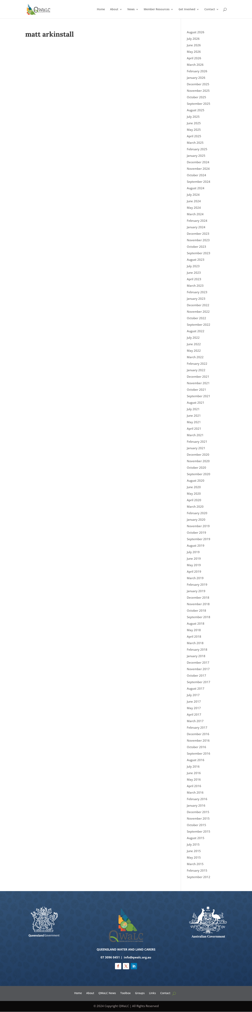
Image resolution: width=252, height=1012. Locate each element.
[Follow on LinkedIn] (134, 966)
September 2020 (198, 474)
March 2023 (195, 286)
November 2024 (198, 169)
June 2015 (194, 851)
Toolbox (125, 992)
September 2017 (198, 682)
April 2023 (194, 279)
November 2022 (198, 312)
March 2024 (195, 214)
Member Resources (157, 9)
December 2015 (198, 812)
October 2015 (196, 825)
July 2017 (193, 695)
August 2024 (195, 188)
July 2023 (193, 266)
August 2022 (195, 331)
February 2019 (197, 584)
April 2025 (194, 136)
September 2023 (198, 253)
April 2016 (194, 786)
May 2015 (194, 857)
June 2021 (194, 415)
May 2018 (194, 630)
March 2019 (195, 578)
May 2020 (194, 493)
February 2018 (197, 649)
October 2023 (196, 247)
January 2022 (196, 370)
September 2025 (198, 104)
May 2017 (194, 708)
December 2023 (198, 234)
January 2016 (196, 805)
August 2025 (195, 110)
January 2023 (196, 299)
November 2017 (198, 669)
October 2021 (196, 389)
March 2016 (195, 792)
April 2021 (194, 428)
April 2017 (194, 714)
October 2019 (196, 532)
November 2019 (198, 526)
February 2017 (197, 727)
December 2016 (198, 734)
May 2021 (194, 422)
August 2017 (195, 688)
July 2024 (193, 195)
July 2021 (193, 409)
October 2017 (196, 675)
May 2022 (194, 350)
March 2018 (195, 643)
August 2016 (195, 760)
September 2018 (198, 617)
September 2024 (198, 182)
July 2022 (193, 337)
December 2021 (198, 376)
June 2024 (194, 201)
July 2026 (193, 39)
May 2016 (194, 779)
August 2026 (195, 32)
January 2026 (196, 78)
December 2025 (198, 84)
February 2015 (197, 870)
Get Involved (187, 9)
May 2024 (194, 208)
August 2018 (195, 623)
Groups (140, 992)
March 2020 (195, 506)
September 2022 (198, 325)
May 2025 (194, 130)
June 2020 (194, 487)
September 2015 (198, 831)
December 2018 (198, 597)
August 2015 (195, 838)
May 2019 (194, 565)
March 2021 (195, 435)
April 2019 (194, 571)
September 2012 (198, 877)
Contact (209, 9)
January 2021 (196, 448)
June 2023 (194, 273)
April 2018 (194, 636)
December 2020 (198, 454)
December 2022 (198, 305)
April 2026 (194, 58)
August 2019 (195, 545)
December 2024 (198, 162)
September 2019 (198, 539)
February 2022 (197, 363)
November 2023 (198, 240)
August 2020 (195, 480)
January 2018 (196, 656)
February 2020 (197, 513)
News (131, 9)
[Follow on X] (126, 966)
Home (101, 9)
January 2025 (196, 156)
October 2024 (196, 175)
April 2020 (194, 500)
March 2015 (195, 864)
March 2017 (195, 721)
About (114, 9)
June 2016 (194, 773)
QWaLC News (107, 992)
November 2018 (198, 604)
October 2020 (196, 467)
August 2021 (195, 402)
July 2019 (193, 552)
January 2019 (196, 591)
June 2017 (194, 701)
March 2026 (195, 65)
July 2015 (193, 844)
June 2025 (194, 123)
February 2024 (197, 221)
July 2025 (193, 117)
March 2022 (195, 357)
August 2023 (195, 260)
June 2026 (194, 45)
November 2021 (198, 383)
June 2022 (194, 344)
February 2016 (197, 799)
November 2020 (198, 461)
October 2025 (196, 97)
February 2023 (197, 292)
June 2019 (194, 558)
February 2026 (197, 71)
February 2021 (197, 441)
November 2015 (198, 818)
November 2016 (198, 740)
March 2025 (195, 143)
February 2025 (197, 149)
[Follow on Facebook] (118, 966)
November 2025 (198, 91)
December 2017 (198, 662)
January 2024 (196, 227)
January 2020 (196, 519)
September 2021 (198, 396)
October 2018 (196, 610)
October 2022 (196, 318)
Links (152, 992)
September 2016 (198, 753)
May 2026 (194, 52)
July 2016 (193, 766)
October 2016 (196, 747)
